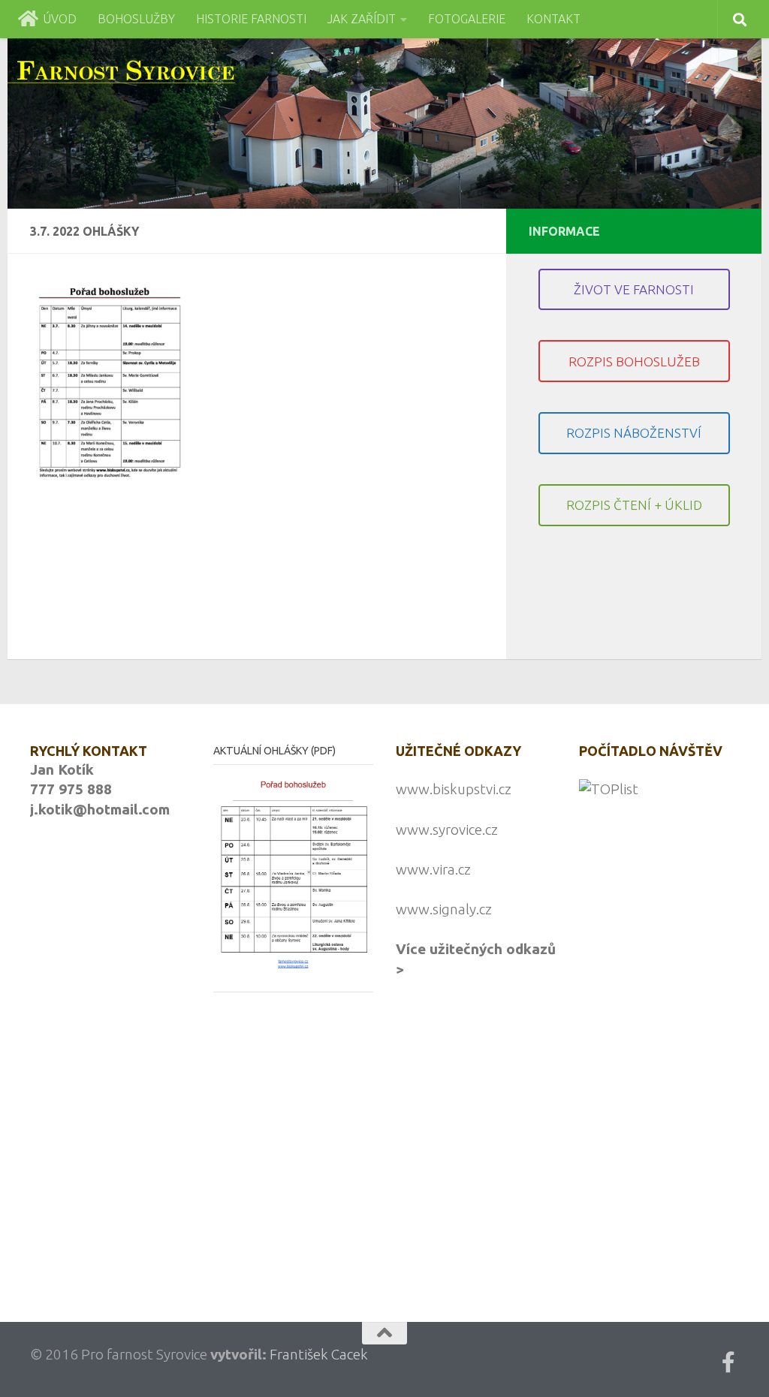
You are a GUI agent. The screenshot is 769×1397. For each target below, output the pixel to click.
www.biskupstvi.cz (453, 789)
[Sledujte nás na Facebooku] (728, 1362)
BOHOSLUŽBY (136, 19)
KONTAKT (553, 19)
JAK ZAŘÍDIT (361, 19)
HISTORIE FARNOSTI (251, 19)
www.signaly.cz (444, 909)
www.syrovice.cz (447, 829)
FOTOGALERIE (466, 19)
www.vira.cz (433, 869)
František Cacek (319, 1354)
